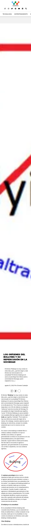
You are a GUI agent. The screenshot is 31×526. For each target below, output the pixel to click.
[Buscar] (26, 8)
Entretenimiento (21, 14)
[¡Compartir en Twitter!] (15, 390)
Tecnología (7, 14)
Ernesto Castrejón (22, 385)
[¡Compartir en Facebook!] (11, 390)
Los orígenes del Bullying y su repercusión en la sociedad (15, 358)
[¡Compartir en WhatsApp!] (19, 390)
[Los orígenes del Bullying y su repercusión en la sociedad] (15, 194)
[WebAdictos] (15, 3)
